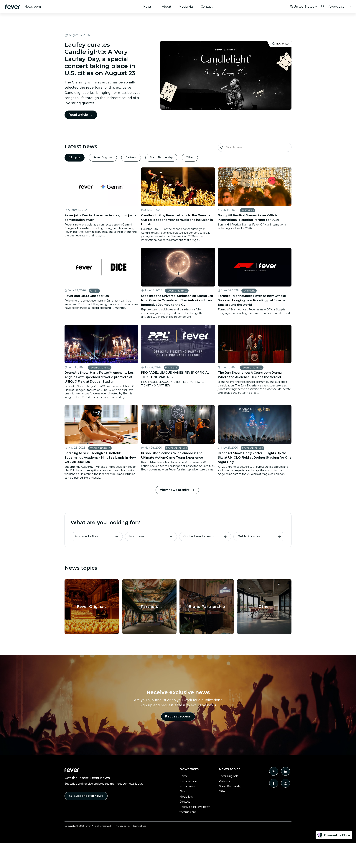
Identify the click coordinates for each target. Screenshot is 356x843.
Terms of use (139, 825)
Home (183, 776)
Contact (207, 6)
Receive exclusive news (194, 807)
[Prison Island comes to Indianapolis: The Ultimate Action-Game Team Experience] (178, 424)
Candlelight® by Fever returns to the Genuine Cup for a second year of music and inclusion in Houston (177, 220)
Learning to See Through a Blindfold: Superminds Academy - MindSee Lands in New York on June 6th (100, 457)
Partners (247, 210)
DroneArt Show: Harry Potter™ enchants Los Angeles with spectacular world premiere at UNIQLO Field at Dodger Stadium (99, 377)
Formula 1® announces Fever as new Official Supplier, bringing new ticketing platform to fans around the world (252, 300)
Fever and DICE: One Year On (87, 296)
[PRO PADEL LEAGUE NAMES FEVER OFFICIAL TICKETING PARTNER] (178, 344)
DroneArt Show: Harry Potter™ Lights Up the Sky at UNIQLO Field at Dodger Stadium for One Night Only (254, 457)
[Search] (222, 147)
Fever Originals (177, 290)
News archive (188, 781)
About (166, 6)
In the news (187, 786)
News (147, 6)
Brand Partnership (207, 606)
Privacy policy (122, 825)
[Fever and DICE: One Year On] (101, 267)
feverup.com (337, 6)
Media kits (186, 6)
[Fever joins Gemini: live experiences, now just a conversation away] (101, 186)
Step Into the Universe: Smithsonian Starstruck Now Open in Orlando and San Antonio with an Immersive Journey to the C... (177, 300)
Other (94, 290)
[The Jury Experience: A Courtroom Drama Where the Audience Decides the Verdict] (254, 344)
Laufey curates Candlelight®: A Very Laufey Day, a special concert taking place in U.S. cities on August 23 (100, 59)
